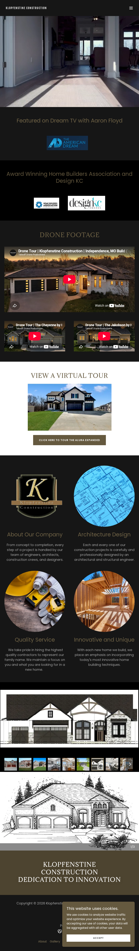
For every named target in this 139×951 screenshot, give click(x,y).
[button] (131, 8)
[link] (26, 8)
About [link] (42, 941)
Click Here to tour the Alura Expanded (69, 440)
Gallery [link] (55, 941)
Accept (98, 937)
